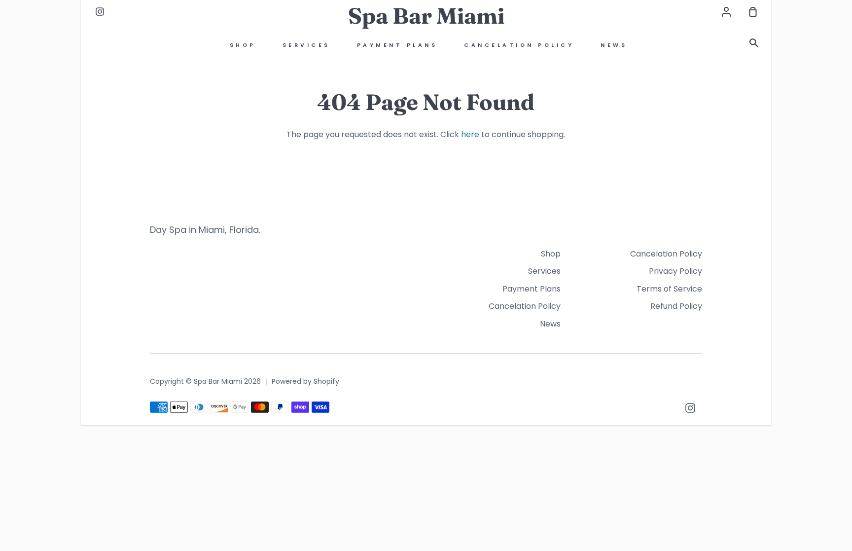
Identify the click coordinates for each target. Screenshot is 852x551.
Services (306, 45)
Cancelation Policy (519, 45)
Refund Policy (676, 306)
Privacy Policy (675, 271)
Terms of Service (669, 288)
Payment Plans (397, 45)
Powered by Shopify (305, 381)
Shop (243, 45)
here (470, 134)
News (614, 45)
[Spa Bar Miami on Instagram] (690, 408)
